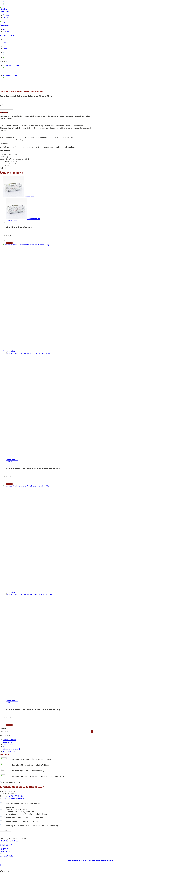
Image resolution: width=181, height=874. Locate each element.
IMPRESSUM (5, 851)
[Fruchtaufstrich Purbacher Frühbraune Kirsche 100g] (6, 83)
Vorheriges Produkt (11, 65)
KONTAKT (4, 849)
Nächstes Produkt (10, 75)
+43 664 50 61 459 (15, 796)
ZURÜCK (3, 61)
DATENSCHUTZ (6, 856)
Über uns (5, 40)
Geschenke (15, 220)
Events (4, 42)
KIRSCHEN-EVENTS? (9, 841)
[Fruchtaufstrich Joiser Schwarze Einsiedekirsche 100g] (6, 73)
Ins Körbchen (4, 112)
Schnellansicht (30, 197)
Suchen (3, 729)
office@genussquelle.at (15, 798)
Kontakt (5, 48)
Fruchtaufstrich (9, 220)
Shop (4, 46)
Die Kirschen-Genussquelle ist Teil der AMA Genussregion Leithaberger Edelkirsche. (90, 860)
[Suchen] (92, 731)
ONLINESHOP (6, 845)
